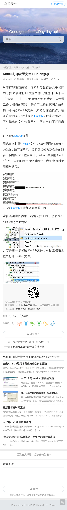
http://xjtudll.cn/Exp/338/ (28, 308)
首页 (16, 67)
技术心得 (25, 67)
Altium (25, 315)
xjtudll (9, 79)
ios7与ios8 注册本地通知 (17, 422)
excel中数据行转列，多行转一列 (31, 342)
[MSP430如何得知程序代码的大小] (10, 396)
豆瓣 (39, 323)
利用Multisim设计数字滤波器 (28, 346)
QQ (26, 323)
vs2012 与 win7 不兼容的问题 (37, 378)
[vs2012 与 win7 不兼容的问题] (10, 382)
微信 (32, 323)
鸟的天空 (10, 4)
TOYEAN (50, 505)
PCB (14, 315)
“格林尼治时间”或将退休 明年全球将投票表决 (29, 437)
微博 (19, 323)
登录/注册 (58, 4)
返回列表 (32, 334)
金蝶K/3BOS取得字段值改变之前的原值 (25, 363)
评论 (35, 489)
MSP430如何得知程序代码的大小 (39, 393)
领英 (52, 323)
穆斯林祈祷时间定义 (14, 407)
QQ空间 (45, 323)
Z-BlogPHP (29, 505)
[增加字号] (59, 79)
